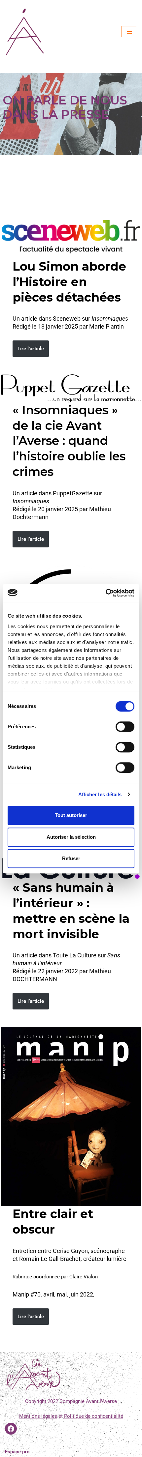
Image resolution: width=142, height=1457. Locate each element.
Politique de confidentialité (93, 1416)
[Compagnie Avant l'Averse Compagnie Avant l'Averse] (25, 31)
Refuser (71, 858)
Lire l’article (31, 349)
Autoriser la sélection (71, 837)
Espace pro (17, 1452)
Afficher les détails (100, 794)
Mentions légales (38, 1416)
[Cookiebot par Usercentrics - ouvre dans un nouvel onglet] (105, 593)
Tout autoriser (71, 815)
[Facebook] (11, 1429)
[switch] (125, 726)
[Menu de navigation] (129, 31)
